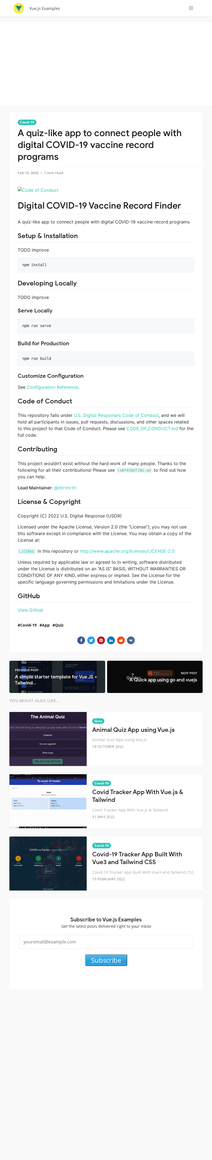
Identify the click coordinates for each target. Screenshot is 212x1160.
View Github (30, 610)
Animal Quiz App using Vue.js (133, 729)
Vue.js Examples (44, 8)
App (46, 625)
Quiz (59, 625)
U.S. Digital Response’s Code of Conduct (116, 415)
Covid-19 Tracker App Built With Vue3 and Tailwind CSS (137, 858)
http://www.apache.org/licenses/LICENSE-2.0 (127, 551)
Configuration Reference (52, 387)
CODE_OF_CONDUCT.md (152, 428)
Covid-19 (27, 122)
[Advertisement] (107, 63)
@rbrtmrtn (65, 487)
